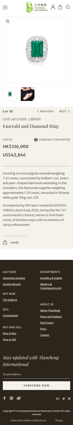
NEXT (62, 111)
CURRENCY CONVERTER (54, 139)
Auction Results (12, 284)
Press (43, 329)
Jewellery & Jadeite (51, 278)
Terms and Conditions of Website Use (28, 420)
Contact (44, 335)
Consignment (10, 315)
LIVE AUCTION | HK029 (22, 119)
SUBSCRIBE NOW (36, 385)
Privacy (59, 420)
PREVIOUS (47, 111)
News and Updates (51, 316)
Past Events (47, 322)
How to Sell (9, 339)
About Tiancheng (50, 310)
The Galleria (10, 300)
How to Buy (9, 333)
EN (57, 398)
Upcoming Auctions (14, 278)
